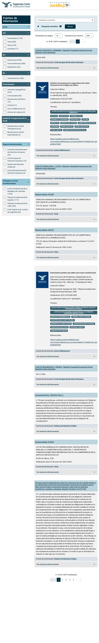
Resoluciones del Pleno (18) (16, 100)
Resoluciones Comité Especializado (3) (15, 133)
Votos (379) (11, 45)
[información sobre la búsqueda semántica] (60, 26)
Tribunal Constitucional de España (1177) (17, 198)
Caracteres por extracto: (74, 36)
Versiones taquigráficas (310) (16, 91)
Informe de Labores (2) (16, 112)
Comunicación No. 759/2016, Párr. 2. (49, 395)
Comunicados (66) (14, 96)
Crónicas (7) (12, 105)
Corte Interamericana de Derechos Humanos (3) (16, 171)
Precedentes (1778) (15, 38)
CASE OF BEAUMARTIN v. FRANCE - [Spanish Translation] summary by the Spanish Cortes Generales (64, 368)
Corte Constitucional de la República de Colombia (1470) (17, 191)
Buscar (70, 26)
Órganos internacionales (12, 144)
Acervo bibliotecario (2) (16, 109)
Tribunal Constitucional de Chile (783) (17, 204)
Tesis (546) (11, 42)
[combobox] (64, 20)
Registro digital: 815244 (44, 442)
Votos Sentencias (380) (16, 63)
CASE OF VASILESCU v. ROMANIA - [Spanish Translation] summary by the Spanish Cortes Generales (63, 51)
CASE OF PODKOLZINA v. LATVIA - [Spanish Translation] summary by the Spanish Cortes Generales (63, 167)
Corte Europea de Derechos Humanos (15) (16, 159)
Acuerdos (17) (12, 49)
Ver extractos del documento (67, 68)
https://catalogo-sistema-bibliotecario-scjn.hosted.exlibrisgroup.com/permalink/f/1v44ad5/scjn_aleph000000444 (73, 342)
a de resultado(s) (56, 41)
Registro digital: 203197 (44, 230)
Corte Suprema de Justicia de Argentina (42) (17, 210)
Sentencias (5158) (14, 60)
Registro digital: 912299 (44, 194)
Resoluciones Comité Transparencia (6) (15, 127)
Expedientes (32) (13, 67)
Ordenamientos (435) (15, 78)
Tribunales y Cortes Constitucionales (10, 182)
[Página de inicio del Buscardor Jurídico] (60, 5)
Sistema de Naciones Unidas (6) (15, 165)
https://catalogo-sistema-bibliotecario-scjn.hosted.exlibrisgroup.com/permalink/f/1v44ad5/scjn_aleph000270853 (73, 141)
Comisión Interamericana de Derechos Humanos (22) (17, 152)
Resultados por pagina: (44, 36)
